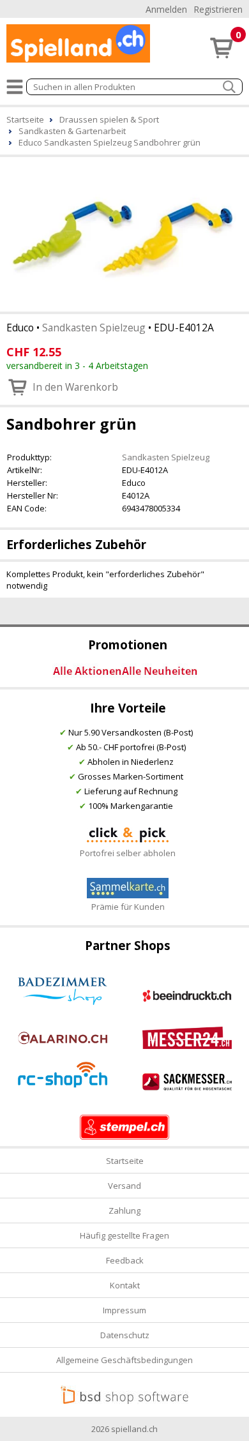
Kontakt (125, 1285)
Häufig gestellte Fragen (124, 1235)
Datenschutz (124, 1335)
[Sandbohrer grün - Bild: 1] (124, 233)
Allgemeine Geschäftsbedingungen (124, 1360)
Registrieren (218, 9)
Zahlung (124, 1210)
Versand (124, 1185)
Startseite (125, 1160)
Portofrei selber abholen (128, 853)
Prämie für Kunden (128, 906)
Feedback (125, 1260)
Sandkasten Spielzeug (94, 328)
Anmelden (166, 9)
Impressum (124, 1310)
